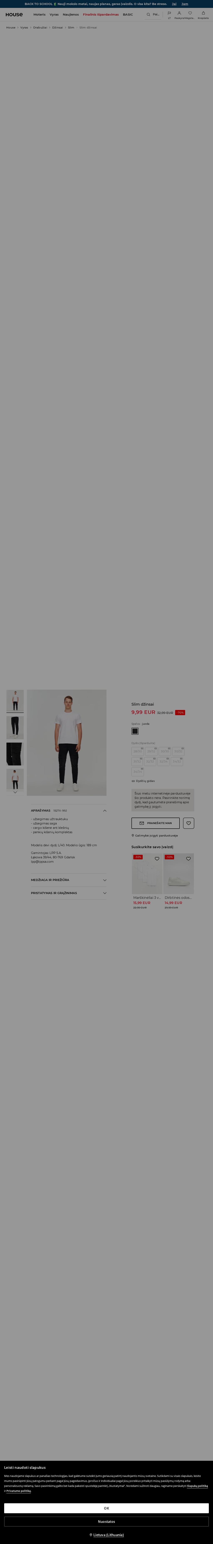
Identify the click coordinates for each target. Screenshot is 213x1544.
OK (106, 1508)
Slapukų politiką (197, 1486)
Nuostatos (106, 1521)
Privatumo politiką (18, 1491)
